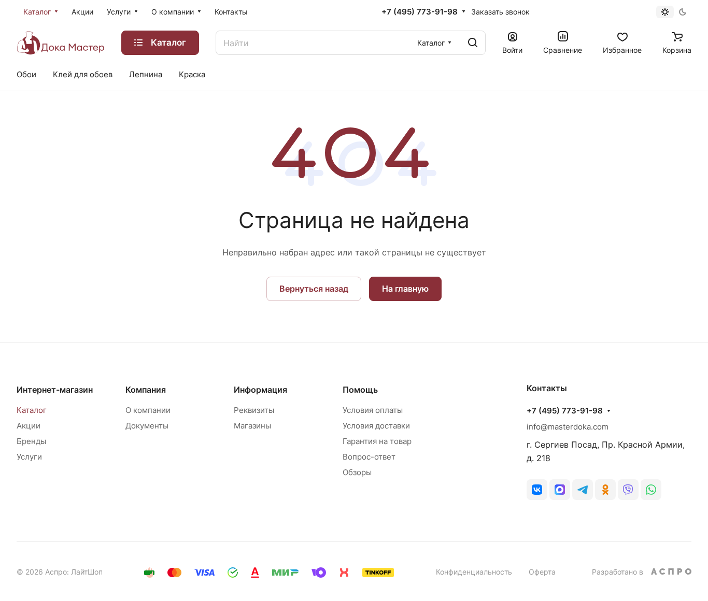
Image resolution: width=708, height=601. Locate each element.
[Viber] (628, 489)
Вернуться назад (313, 288)
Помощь (360, 389)
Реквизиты (254, 410)
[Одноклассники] (605, 489)
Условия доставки (376, 426)
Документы (146, 426)
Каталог (32, 410)
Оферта (542, 571)
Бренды (31, 441)
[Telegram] (582, 489)
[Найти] (473, 43)
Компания (145, 389)
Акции (28, 426)
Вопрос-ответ (369, 457)
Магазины (252, 426)
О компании (148, 410)
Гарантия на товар (377, 441)
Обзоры (357, 472)
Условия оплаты (373, 410)
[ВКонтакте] (537, 489)
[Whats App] (651, 489)
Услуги (29, 457)
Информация (260, 389)
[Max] (559, 489)
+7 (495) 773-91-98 (419, 12)
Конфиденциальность (474, 571)
